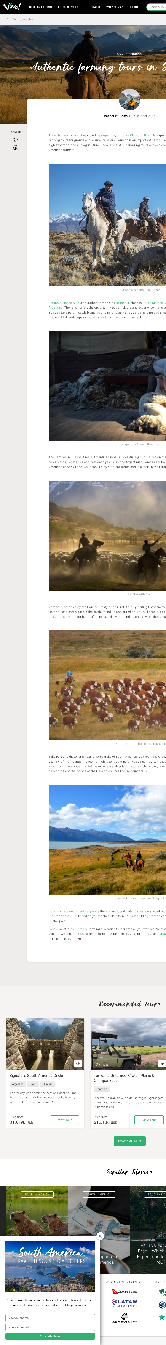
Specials (92, 7)
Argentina (108, 135)
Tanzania (101, 1088)
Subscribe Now (50, 1336)
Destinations (40, 7)
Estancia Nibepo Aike (64, 302)
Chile (133, 135)
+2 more (47, 1084)
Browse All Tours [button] (129, 1141)
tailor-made (79, 929)
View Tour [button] (65, 1120)
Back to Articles (22, 19)
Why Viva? (115, 7)
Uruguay (123, 135)
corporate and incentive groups (76, 911)
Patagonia (121, 302)
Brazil (148, 135)
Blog (134, 7)
